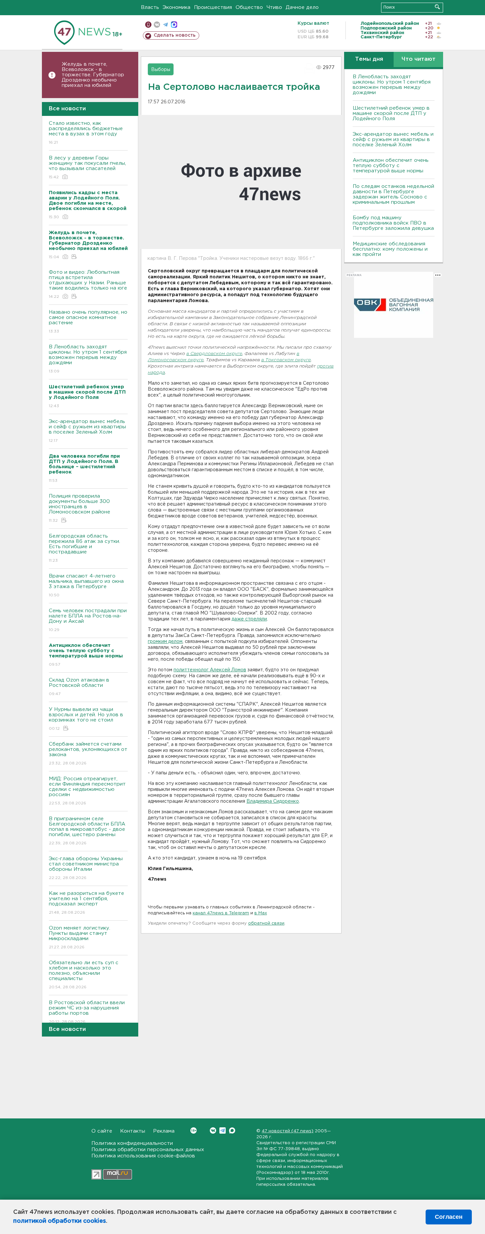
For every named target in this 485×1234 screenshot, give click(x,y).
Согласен (449, 1217)
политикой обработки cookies (59, 1221)
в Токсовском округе (286, 360)
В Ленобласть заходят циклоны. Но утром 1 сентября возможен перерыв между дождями (88, 359)
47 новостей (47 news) (287, 1131)
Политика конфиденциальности (132, 1143)
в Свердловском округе (214, 354)
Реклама (164, 1131)
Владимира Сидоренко (272, 801)
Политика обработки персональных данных (147, 1149)
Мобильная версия (148, 24)
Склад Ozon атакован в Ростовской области (79, 687)
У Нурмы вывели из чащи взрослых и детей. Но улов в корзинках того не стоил (86, 718)
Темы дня (369, 59)
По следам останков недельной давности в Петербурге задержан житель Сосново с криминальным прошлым (393, 194)
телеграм (165, 24)
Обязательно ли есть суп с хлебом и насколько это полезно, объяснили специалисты (83, 975)
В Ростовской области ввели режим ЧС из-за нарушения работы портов (87, 1012)
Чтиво (274, 7)
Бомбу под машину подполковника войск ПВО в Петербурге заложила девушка (393, 223)
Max (232, 1130)
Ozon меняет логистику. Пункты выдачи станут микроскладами (79, 937)
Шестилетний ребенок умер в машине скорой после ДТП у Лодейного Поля (391, 113)
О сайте (101, 1131)
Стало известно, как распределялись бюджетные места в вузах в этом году (86, 132)
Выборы (160, 70)
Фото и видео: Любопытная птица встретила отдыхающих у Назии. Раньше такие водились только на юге (88, 284)
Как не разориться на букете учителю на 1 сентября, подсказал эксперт (86, 902)
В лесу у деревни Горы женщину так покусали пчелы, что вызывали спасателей (87, 167)
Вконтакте (213, 1130)
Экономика (176, 7)
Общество (249, 7)
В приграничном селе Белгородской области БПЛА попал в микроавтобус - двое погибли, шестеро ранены (87, 831)
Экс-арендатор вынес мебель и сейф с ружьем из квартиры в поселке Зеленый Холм (87, 430)
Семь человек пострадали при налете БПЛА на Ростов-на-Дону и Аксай (88, 620)
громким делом (165, 642)
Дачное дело (302, 7)
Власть (150, 7)
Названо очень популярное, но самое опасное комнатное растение (88, 321)
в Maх (260, 913)
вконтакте (157, 24)
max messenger (174, 24)
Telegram (222, 1130)
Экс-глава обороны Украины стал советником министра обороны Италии (86, 868)
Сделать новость (175, 35)
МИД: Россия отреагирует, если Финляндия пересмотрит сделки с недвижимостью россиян (87, 791)
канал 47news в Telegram (221, 913)
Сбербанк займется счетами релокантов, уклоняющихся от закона (88, 753)
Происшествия (213, 7)
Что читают (419, 59)
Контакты (132, 1131)
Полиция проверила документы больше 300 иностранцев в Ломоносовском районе (79, 508)
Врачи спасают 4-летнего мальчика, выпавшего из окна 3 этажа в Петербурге (86, 585)
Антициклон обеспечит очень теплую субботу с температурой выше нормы (391, 165)
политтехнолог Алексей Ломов (210, 670)
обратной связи (266, 923)
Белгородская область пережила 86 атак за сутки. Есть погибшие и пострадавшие (84, 548)
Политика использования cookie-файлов (143, 1156)
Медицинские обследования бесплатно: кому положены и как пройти (390, 249)
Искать (437, 6)
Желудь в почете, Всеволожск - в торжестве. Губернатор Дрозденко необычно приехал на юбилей (93, 75)
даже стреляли (249, 619)
